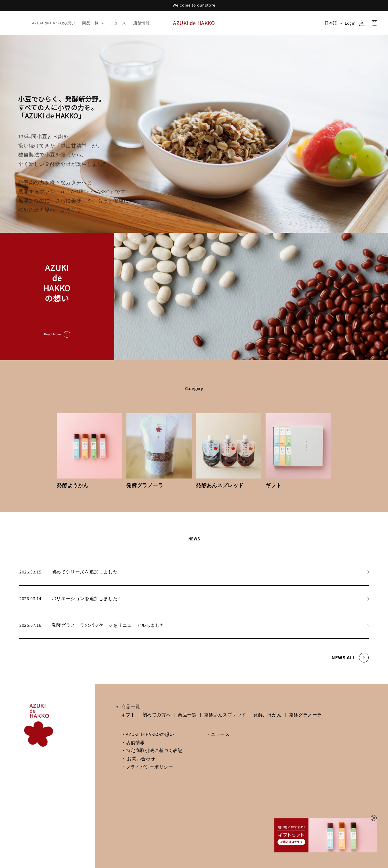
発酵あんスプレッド (225, 715)
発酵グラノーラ (305, 715)
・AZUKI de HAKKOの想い (147, 734)
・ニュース (218, 734)
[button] (92, 23)
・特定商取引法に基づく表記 (152, 750)
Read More (52, 334)
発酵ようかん (267, 715)
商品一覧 (187, 715)
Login (350, 23)
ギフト (128, 715)
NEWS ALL (343, 657)
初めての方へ (157, 715)
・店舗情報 (133, 743)
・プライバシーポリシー (147, 767)
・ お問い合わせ (138, 759)
